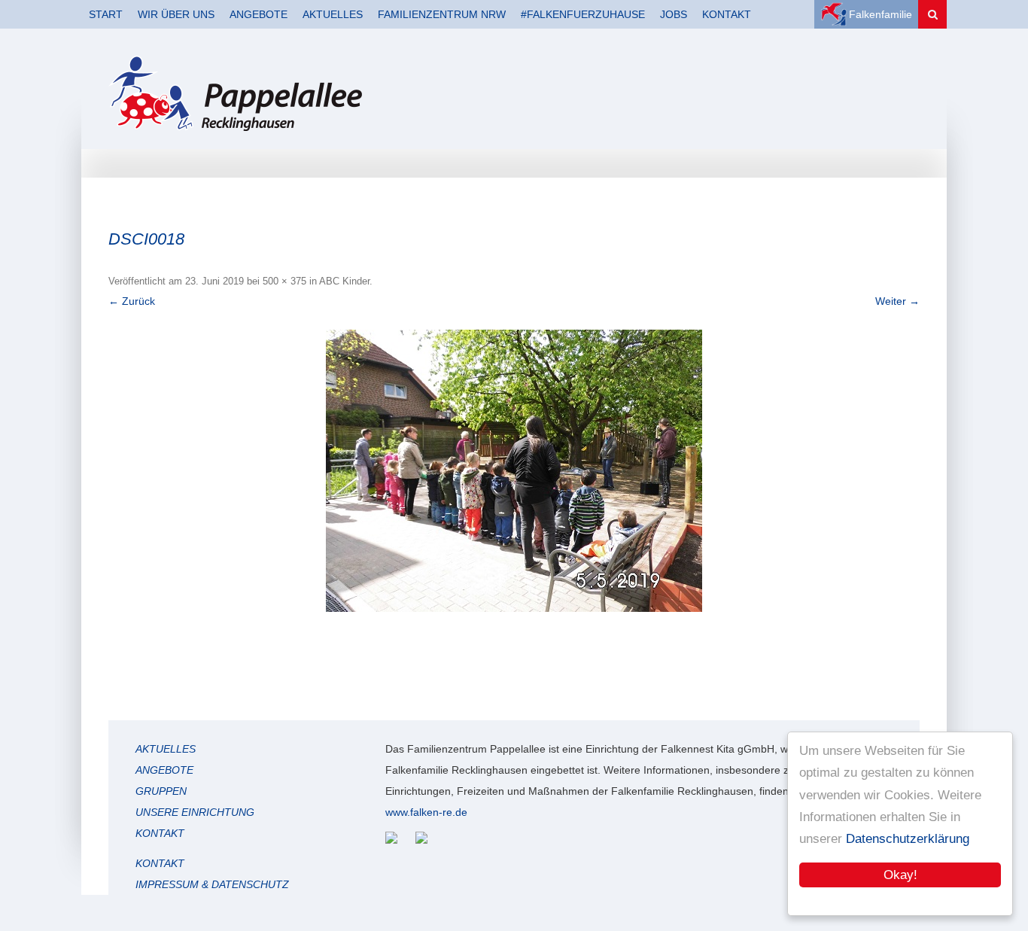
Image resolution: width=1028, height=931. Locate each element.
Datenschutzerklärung (907, 839)
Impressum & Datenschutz (212, 884)
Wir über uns (176, 14)
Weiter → (897, 301)
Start (106, 14)
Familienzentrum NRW (442, 14)
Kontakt (726, 14)
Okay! (900, 875)
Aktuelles (333, 14)
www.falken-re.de (426, 812)
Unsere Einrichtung (194, 812)
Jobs (673, 14)
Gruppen (161, 791)
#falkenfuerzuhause (583, 14)
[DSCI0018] (514, 471)
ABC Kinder (344, 281)
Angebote (258, 14)
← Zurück (131, 301)
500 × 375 (284, 281)
